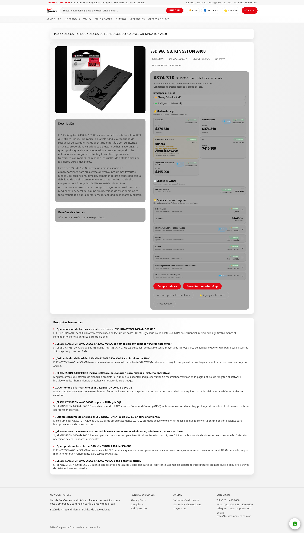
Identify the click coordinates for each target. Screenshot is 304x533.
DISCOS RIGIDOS (75, 34)
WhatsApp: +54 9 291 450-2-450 (235, 504)
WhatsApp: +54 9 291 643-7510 (222, 2)
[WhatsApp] (294, 523)
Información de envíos (186, 500)
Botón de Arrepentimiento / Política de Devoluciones (80, 509)
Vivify (87, 19)
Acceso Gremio (137, 2)
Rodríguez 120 (139, 508)
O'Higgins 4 (137, 504)
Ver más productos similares (173, 295)
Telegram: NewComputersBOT (234, 508)
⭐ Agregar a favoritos (212, 295)
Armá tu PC (53, 19)
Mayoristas (179, 508)
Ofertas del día (158, 19)
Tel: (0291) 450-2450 (196, 2)
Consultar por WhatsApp (202, 286)
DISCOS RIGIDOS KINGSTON (167, 65)
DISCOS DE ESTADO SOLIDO (108, 34)
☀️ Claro (193, 11)
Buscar (174, 10)
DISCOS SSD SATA (178, 58)
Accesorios (137, 19)
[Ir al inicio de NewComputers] (51, 10)
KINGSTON (158, 58)
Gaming (121, 19)
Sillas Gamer (103, 19)
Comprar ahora (167, 286)
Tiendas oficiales (58, 2)
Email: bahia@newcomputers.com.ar (234, 514)
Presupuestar (164, 303)
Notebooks (72, 19)
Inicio (57, 34)
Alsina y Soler (138, 500)
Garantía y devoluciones (187, 504)
